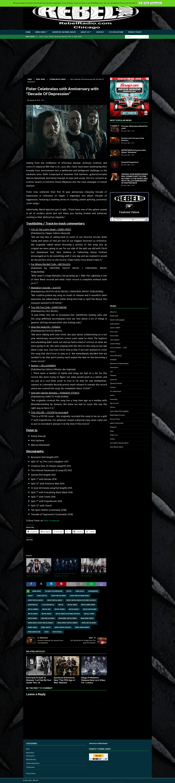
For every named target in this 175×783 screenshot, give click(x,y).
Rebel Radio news (82, 627)
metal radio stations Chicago (68, 614)
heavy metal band (58, 596)
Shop (112, 431)
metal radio (46, 614)
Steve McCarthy (116, 355)
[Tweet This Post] (41, 584)
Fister (69, 591)
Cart (111, 371)
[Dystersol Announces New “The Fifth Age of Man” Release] (66, 665)
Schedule (113, 359)
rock (46, 632)
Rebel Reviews (31, 759)
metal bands (33, 609)
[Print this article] (81, 584)
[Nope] (172, 3)
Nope (146, 3)
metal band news (88, 605)
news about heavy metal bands (40, 623)
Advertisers (114, 367)
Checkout (113, 379)
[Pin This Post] (61, 584)
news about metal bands (67, 623)
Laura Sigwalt (114, 340)
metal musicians (89, 609)
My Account (114, 403)
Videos (112, 439)
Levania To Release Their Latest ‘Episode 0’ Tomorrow (65, 574)
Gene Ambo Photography (119, 411)
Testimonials (30, 767)
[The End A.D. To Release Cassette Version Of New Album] (38, 565)
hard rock (80, 591)
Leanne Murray (115, 343)
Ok (140, 3)
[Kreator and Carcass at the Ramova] (115, 140)
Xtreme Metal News (32, 763)
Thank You (114, 435)
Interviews (113, 399)
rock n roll (57, 632)
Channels (113, 375)
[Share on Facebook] (31, 584)
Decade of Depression (53, 591)
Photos (112, 407)
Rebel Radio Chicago (63, 627)
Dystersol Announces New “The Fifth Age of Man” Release (64, 680)
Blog (27, 749)
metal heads (60, 609)
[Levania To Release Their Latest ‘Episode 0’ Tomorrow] (66, 565)
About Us (85, 32)
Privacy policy (156, 3)
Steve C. (113, 351)
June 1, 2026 (126, 131)
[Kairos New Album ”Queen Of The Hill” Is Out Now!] (93, 565)
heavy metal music (35, 600)
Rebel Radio (45, 627)
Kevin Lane (114, 332)
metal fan (46, 609)
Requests (113, 427)
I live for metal (48, 605)
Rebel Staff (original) (117, 320)
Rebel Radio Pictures (117, 415)
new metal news (47, 618)
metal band (72, 605)
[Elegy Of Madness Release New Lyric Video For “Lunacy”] (94, 665)
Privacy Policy (135, 32)
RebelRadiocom (34, 632)
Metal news (32, 614)
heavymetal (33, 605)
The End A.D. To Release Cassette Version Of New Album (38, 574)
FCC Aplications (116, 32)
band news (36, 591)
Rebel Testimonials (116, 423)
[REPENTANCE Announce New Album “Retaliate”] (115, 152)
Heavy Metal (42, 596)
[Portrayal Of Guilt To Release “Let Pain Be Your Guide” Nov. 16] (39, 665)
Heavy (30, 596)
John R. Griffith (115, 327)
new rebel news (87, 618)
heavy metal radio (54, 600)
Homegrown (30, 756)
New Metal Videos (116, 447)
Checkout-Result (116, 383)
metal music (74, 609)
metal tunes (89, 614)
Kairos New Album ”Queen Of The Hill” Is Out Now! (93, 574)
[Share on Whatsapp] (91, 584)
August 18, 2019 (35, 100)
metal (60, 605)
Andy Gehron (114, 324)
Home (28, 32)
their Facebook (51, 521)
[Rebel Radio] (87, 28)
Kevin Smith (114, 335)
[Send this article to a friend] (71, 584)
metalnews (32, 618)
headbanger (93, 591)
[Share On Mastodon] (101, 584)
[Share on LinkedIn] (51, 584)
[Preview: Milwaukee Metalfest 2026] (115, 128)
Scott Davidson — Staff (118, 347)
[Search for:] (137, 36)
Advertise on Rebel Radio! (64, 32)
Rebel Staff (114, 316)
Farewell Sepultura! (129, 162)
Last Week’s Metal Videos (119, 443)
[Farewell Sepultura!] (115, 164)
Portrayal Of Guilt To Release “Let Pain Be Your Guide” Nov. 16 (38, 680)
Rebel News (40, 32)
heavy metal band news (79, 596)
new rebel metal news (68, 618)
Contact (100, 32)
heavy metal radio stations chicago (81, 600)
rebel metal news (89, 623)
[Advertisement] (87, 56)
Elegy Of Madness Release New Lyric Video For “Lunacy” (93, 680)
